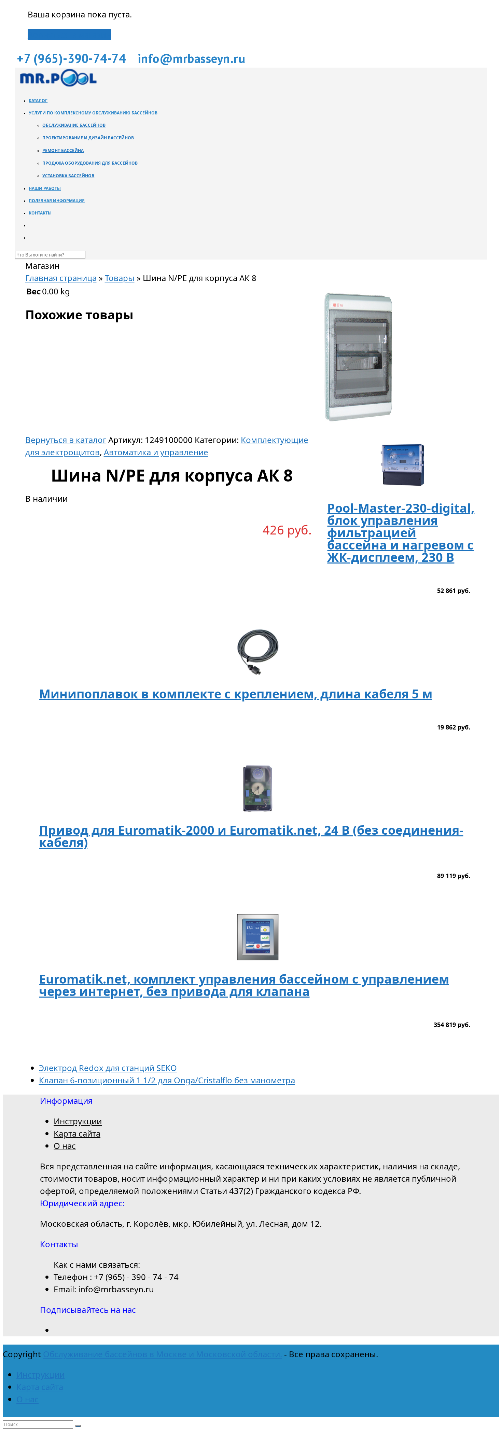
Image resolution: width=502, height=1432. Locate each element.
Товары (120, 277)
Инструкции (78, 1121)
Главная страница (61, 277)
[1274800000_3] (358, 427)
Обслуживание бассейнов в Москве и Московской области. (162, 1354)
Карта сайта (77, 1133)
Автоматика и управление (156, 452)
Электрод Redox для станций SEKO (108, 1067)
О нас (65, 1145)
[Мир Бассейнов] (57, 85)
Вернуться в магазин (69, 34)
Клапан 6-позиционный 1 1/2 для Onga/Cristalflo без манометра (167, 1080)
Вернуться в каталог (65, 439)
